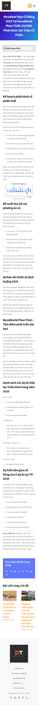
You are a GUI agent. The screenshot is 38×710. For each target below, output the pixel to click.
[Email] (7, 574)
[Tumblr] (23, 571)
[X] (11, 571)
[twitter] (19, 698)
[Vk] (31, 571)
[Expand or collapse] (32, 48)
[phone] (27, 698)
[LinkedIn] (15, 571)
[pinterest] (23, 698)
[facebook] (11, 698)
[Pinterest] (27, 571)
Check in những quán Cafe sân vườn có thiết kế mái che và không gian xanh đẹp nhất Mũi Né (28, 595)
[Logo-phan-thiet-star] (6, 2)
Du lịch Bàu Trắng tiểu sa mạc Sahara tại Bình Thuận (9, 595)
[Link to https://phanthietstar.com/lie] (30, 6)
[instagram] (15, 698)
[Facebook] (7, 571)
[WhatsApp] (19, 571)
